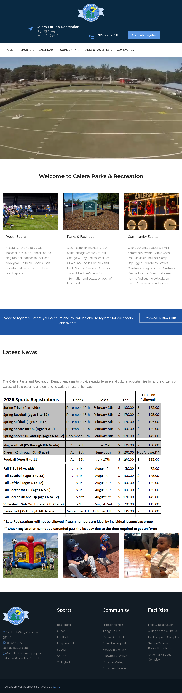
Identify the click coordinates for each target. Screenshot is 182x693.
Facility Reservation (161, 624)
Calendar (46, 49)
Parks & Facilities (96, 49)
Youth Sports (16, 237)
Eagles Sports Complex (163, 637)
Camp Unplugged (114, 643)
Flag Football (66, 643)
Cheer (61, 631)
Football (62, 637)
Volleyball (63, 662)
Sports (26, 49)
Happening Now (113, 624)
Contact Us (125, 49)
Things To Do (111, 631)
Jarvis (56, 686)
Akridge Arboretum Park (163, 631)
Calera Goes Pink (114, 637)
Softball (62, 656)
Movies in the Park (114, 649)
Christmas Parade (114, 668)
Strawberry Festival (115, 656)
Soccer (61, 649)
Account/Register (144, 35)
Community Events (143, 237)
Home (9, 49)
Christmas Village (114, 662)
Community (68, 49)
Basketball (64, 624)
